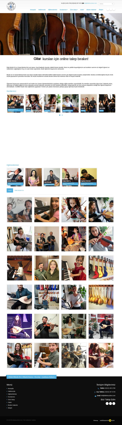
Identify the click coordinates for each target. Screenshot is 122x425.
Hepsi (10, 190)
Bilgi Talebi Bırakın (46, 43)
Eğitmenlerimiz (52, 9)
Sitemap (95, 420)
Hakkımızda (41, 9)
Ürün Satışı (73, 9)
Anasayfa (33, 9)
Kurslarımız (63, 9)
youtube (113, 9)
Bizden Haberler (91, 9)
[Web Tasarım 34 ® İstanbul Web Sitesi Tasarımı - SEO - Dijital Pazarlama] (107, 420)
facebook (107, 9)
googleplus (110, 9)
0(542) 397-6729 (110, 392)
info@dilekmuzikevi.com (90, 3)
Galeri (82, 9)
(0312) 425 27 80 (69, 43)
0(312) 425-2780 (110, 388)
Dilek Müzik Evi (19, 190)
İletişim (101, 9)
